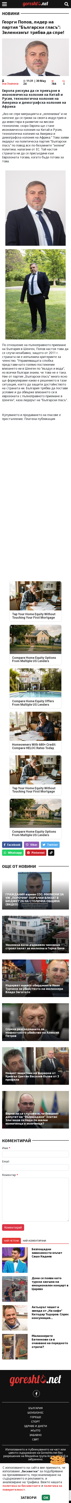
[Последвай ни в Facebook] (36, 1393)
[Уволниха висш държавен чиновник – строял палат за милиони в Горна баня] (35, 934)
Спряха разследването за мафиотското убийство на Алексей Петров (32, 1032)
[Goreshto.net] (35, 1380)
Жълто (35, 1430)
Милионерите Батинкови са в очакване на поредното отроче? (50, 1341)
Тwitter (52, 845)
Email (5, 1161)
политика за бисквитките (21, 1486)
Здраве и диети (35, 1426)
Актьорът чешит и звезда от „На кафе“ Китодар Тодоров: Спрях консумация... (50, 1312)
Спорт (35, 1421)
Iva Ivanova (10, 83)
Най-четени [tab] (11, 1240)
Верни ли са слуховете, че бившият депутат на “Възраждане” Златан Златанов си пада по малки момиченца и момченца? (32, 1118)
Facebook (14, 845)
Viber (33, 845)
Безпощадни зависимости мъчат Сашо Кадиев (47, 1252)
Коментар (10, 1175)
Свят (35, 1439)
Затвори (29, 1497)
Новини (10, 13)
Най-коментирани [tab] (34, 1240)
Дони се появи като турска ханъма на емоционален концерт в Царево (50, 1283)
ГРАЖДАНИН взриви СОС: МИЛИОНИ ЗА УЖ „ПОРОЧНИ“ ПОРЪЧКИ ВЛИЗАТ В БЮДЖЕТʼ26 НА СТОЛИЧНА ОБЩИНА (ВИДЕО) (35, 899)
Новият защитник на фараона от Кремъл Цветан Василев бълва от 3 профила (32, 1076)
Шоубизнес (35, 1412)
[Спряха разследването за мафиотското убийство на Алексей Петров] (35, 1022)
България (35, 1408)
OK (45, 1497)
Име (6, 1148)
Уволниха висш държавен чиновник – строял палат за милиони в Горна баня (35, 946)
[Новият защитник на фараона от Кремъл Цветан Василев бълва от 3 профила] (35, 1066)
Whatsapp (15, 853)
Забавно (35, 1434)
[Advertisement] (35, 459)
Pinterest (38, 853)
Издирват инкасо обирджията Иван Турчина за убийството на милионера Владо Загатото (34, 989)
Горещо (35, 1417)
